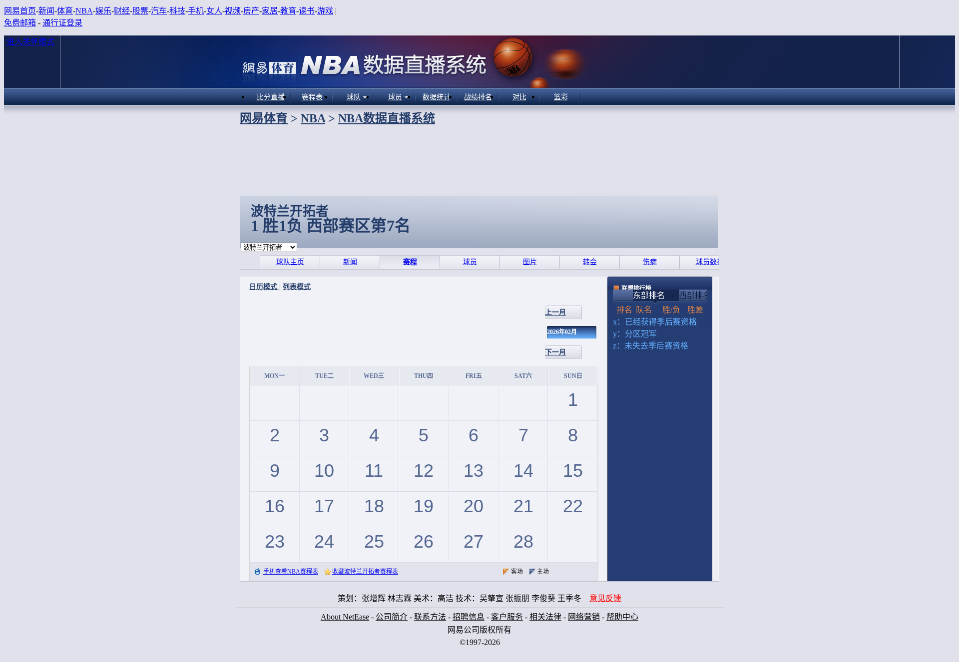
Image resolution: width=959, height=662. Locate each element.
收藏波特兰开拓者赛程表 (365, 571)
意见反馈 (605, 598)
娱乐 (103, 10)
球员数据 (710, 262)
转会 (590, 262)
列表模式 (297, 287)
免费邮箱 (20, 22)
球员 (395, 97)
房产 (251, 10)
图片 (530, 262)
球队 (354, 97)
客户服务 (507, 617)
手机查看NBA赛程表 (290, 571)
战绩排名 (478, 97)
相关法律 (545, 617)
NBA (84, 10)
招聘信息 (468, 617)
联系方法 (430, 617)
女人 (214, 10)
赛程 (410, 262)
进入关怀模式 (30, 41)
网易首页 (20, 10)
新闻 (46, 10)
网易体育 (264, 118)
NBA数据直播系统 (386, 118)
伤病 (650, 262)
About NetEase (345, 617)
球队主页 (290, 262)
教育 (288, 10)
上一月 (555, 312)
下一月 (555, 352)
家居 (270, 10)
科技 (177, 10)
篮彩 (561, 97)
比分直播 (271, 97)
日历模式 (264, 287)
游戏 (325, 10)
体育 (65, 10)
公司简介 (392, 617)
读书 (307, 10)
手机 (196, 10)
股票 (140, 10)
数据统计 (437, 97)
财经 (122, 10)
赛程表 (312, 97)
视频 (233, 10)
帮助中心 (622, 617)
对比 (519, 97)
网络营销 (584, 617)
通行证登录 (62, 22)
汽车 (159, 10)
